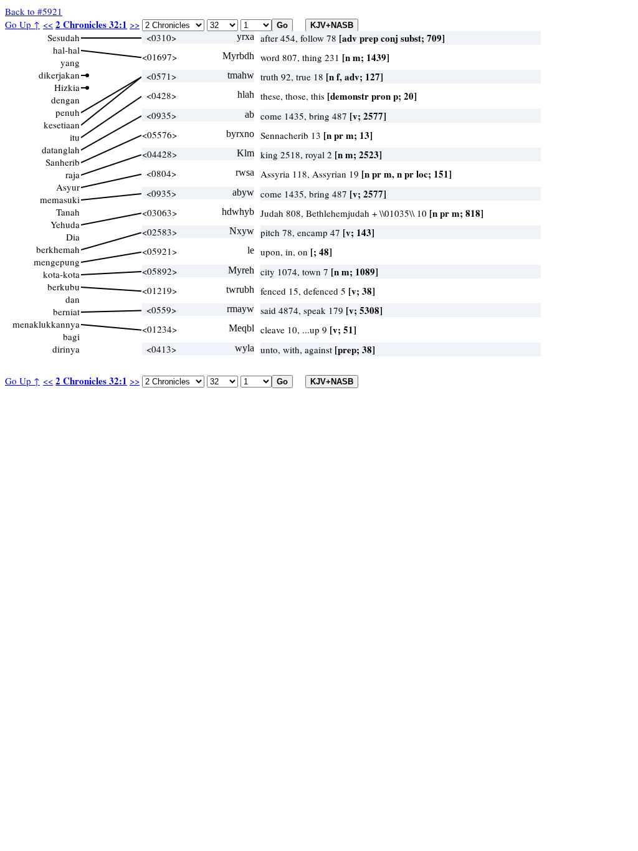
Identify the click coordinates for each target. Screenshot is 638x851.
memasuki (60, 199)
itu (75, 137)
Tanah (68, 212)
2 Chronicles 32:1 (91, 24)
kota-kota (61, 274)
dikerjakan (59, 75)
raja (72, 174)
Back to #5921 (33, 11)
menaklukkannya (46, 324)
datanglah (61, 149)
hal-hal (66, 50)
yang (70, 62)
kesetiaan (62, 124)
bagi (71, 336)
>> (135, 24)
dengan (65, 99)
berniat (66, 311)
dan (72, 299)
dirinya (66, 349)
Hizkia (67, 87)
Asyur (68, 187)
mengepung (57, 261)
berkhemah (58, 249)
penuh (67, 112)
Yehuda (65, 224)
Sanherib (62, 162)
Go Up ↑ (22, 24)
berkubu (63, 286)
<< (48, 24)
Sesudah (63, 37)
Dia (73, 237)
